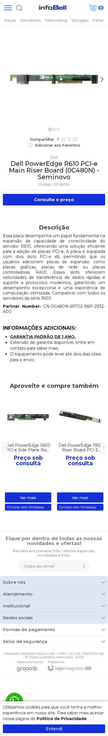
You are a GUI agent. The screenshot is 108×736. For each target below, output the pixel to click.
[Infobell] (52, 7)
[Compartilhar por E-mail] (75, 139)
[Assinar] (84, 566)
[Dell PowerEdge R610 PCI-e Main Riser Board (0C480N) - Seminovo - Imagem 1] (54, 79)
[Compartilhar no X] (69, 139)
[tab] (50, 129)
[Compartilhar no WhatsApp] (64, 139)
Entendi (54, 728)
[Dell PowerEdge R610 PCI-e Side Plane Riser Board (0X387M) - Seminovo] (28, 452)
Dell (54, 157)
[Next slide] (102, 79)
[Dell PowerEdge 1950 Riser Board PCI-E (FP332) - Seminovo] (80, 452)
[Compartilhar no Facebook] (58, 139)
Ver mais (28, 497)
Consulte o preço (54, 199)
